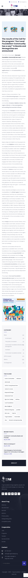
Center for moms (9, 389)
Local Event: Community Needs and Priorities (13, 436)
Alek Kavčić (7, 382)
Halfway (17, 399)
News (5, 335)
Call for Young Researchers (11, 385)
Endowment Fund (9, 396)
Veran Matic (17, 416)
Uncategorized (7, 362)
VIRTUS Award (7, 356)
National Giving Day (9, 409)
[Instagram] (6, 494)
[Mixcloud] (19, 494)
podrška (18, 409)
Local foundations (9, 402)
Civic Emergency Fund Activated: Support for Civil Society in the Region (14, 451)
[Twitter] (9, 494)
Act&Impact (8, 338)
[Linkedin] (12, 494)
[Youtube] (15, 494)
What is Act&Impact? (9, 444)
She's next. (7, 413)
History (5, 359)
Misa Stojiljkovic (8, 406)
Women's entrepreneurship (15, 420)
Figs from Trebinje (9, 399)
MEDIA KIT (14, 463)
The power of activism (11, 341)
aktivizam (18, 378)
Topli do (14, 413)
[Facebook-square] (3, 494)
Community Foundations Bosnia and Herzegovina (14, 345)
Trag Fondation (8, 416)
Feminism (7, 349)
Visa (6, 420)
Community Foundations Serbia (13, 353)
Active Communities (9, 378)
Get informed (13, 2)
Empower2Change (9, 392)
